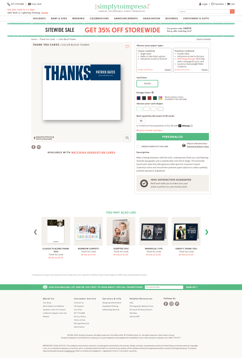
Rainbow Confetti (88, 248)
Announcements (126, 18)
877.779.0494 (17, 4)
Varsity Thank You (186, 248)
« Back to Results (203, 39)
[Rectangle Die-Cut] (139, 108)
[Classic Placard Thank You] (55, 231)
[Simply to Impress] (122, 11)
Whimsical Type (153, 248)
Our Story (47, 302)
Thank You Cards (47, 39)
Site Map (133, 313)
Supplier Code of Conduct (54, 309)
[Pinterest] (39, 147)
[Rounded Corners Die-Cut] (153, 108)
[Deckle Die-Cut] (146, 108)
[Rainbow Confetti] (88, 229)
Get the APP (134, 316)
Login (205, 4)
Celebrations (99, 18)
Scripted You (121, 248)
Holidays (39, 18)
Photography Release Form (141, 306)
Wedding (78, 18)
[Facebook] (33, 147)
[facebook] (166, 304)
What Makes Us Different (53, 306)
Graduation (151, 18)
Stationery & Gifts (196, 18)
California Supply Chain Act (55, 313)
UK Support (79, 306)
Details (168, 69)
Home (34, 39)
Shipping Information (111, 302)
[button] (127, 138)
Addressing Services (110, 309)
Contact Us (79, 302)
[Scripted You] (121, 231)
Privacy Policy (80, 316)
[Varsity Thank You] (186, 229)
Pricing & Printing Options (141, 309)
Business (171, 18)
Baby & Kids (59, 18)
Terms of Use (79, 320)
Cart (232, 4)
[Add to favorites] (127, 46)
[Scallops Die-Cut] (161, 108)
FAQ (131, 302)
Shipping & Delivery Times (198, 146)
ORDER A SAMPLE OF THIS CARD (154, 146)
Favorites (219, 4)
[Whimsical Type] (153, 229)
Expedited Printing (110, 306)
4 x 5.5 (147, 83)
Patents (46, 316)
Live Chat (36, 4)
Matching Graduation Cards (93, 152)
